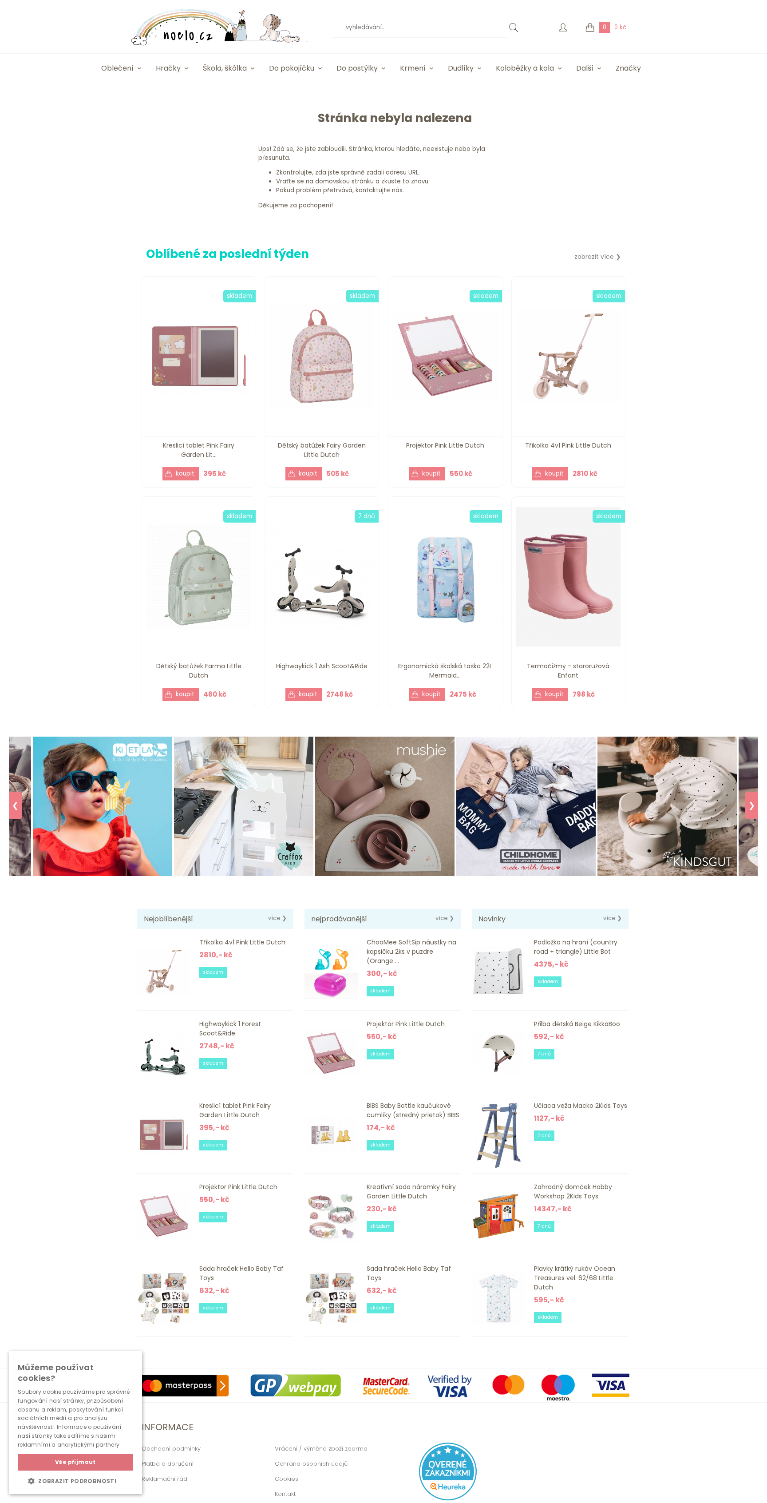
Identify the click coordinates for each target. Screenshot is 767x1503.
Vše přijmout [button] (75, 1462)
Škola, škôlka (225, 68)
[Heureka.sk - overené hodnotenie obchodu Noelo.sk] (448, 1498)
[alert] (75, 1422)
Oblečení (117, 68)
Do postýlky (357, 68)
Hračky (168, 68)
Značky (628, 68)
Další (584, 68)
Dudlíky (461, 68)
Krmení (413, 68)
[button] (75, 1480)
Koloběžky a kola (525, 68)
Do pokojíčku (291, 68)
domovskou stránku (344, 181)
